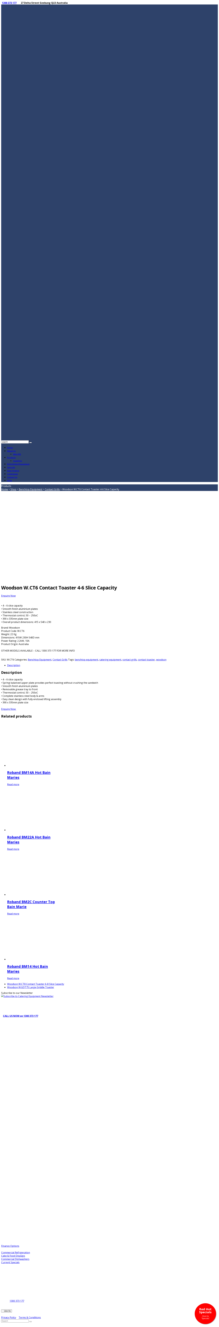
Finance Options (10, 1246)
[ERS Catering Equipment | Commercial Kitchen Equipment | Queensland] (109, 220)
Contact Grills (52, 489)
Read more (13, 784)
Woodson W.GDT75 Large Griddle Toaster (30, 987)
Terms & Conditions (30, 1317)
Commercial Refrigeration (15, 1252)
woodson (161, 659)
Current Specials (10, 1262)
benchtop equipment (86, 659)
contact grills (129, 659)
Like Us (6, 1311)
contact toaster (146, 659)
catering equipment (110, 659)
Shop (13, 489)
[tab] (112, 665)
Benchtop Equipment (30, 489)
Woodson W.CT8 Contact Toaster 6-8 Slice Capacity (35, 984)
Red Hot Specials (205, 1313)
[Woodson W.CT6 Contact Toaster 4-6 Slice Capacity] (46, 579)
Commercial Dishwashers (15, 1259)
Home (4, 489)
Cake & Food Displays (13, 1255)
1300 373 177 (9, 2)
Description (13, 665)
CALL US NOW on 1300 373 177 (20, 1016)
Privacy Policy (8, 1317)
